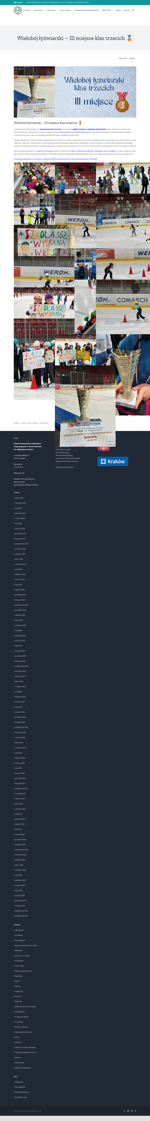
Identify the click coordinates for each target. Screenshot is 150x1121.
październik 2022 (21, 727)
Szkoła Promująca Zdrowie (25, 1047)
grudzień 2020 (20, 839)
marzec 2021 (20, 824)
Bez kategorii (20, 940)
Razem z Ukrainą (21, 1027)
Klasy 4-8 (18, 1001)
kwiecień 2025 (20, 574)
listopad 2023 (20, 661)
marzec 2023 (20, 702)
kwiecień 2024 (20, 635)
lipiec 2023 (19, 681)
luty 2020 (18, 890)
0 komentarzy (44, 423)
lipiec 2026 (19, 498)
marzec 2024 (20, 640)
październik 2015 (21, 916)
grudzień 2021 (20, 778)
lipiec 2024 (19, 620)
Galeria (18, 986)
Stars (17, 1037)
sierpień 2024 (20, 615)
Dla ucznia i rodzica (22, 955)
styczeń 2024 (20, 651)
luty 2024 (18, 646)
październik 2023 (21, 666)
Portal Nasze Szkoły (63, 449)
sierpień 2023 (20, 676)
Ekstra (17, 981)
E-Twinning (19, 966)
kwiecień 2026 (20, 513)
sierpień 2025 (20, 554)
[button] (133, 10)
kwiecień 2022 (20, 758)
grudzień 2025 (20, 534)
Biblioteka (19, 950)
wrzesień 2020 (20, 855)
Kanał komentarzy (22, 1092)
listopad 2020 (20, 844)
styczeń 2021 (20, 834)
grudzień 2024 (20, 595)
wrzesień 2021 (20, 793)
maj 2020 (18, 875)
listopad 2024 (20, 600)
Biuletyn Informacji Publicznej (67, 461)
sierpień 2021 (20, 799)
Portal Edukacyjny (62, 452)
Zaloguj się (19, 1082)
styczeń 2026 (20, 528)
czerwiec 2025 (20, 564)
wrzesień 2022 (20, 732)
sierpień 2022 (20, 737)
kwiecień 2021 (20, 819)
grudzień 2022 (20, 717)
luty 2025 (18, 584)
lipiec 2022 (19, 742)
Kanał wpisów (20, 1087)
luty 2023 (18, 707)
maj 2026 (18, 508)
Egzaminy (18, 976)
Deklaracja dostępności (65, 467)
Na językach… (20, 1012)
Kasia (17, 423)
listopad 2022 (20, 722)
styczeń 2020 (20, 895)
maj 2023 (18, 691)
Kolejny (132, 58)
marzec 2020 (20, 885)
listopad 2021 (20, 783)
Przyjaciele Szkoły (21, 1017)
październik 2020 (21, 850)
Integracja (19, 991)
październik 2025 (21, 544)
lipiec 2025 (19, 559)
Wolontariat (19, 1063)
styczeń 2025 (20, 589)
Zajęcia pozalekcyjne (23, 1068)
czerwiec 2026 (20, 503)
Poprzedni (123, 58)
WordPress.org (21, 1097)
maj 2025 (18, 569)
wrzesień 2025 (20, 549)
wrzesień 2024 (20, 610)
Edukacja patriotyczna (23, 971)
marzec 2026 (20, 518)
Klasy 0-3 (35, 423)
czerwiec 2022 (20, 748)
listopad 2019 (20, 906)
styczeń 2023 (20, 712)
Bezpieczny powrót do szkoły (26, 945)
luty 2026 (18, 523)
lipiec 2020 (19, 865)
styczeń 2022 (20, 773)
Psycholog (19, 1022)
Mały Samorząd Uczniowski (25, 1006)
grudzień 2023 (20, 656)
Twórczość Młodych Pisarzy (25, 1052)
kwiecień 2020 (20, 880)
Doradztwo (19, 961)
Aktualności (19, 930)
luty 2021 (18, 829)
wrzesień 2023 (20, 671)
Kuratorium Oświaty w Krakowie (68, 458)
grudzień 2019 (20, 900)
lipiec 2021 (19, 804)
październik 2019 (21, 911)
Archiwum (19, 935)
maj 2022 (18, 753)
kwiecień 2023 (20, 697)
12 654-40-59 (18, 467)
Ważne (17, 1057)
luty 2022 (18, 768)
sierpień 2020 (20, 860)
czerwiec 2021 (20, 809)
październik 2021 (21, 788)
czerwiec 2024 (20, 625)
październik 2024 (21, 605)
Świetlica (18, 1042)
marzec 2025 (20, 579)
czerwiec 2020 (20, 870)
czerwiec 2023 (20, 686)
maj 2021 (18, 814)
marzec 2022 (20, 763)
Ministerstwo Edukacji (64, 455)
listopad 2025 (20, 539)
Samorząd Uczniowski (23, 1032)
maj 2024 (18, 630)
